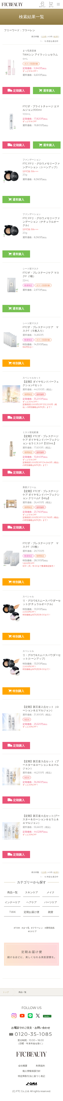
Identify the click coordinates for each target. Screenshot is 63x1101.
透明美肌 (50, 928)
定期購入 (19, 90)
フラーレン (37, 928)
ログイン (42, 7)
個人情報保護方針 (31, 1071)
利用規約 (40, 1065)
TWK (17, 928)
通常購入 (49, 90)
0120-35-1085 (33, 1034)
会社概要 (22, 1065)
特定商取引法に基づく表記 (31, 1076)
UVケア (33, 931)
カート (51, 7)
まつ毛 (26, 928)
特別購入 (18, 363)
